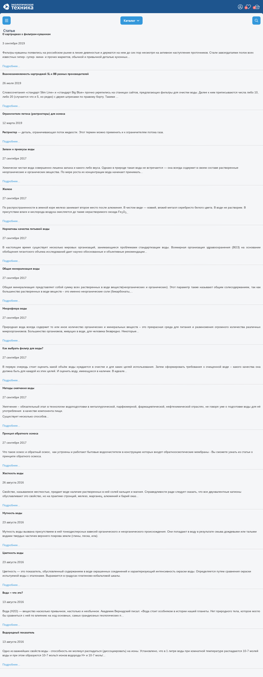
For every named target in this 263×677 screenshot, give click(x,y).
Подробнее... (11, 66)
